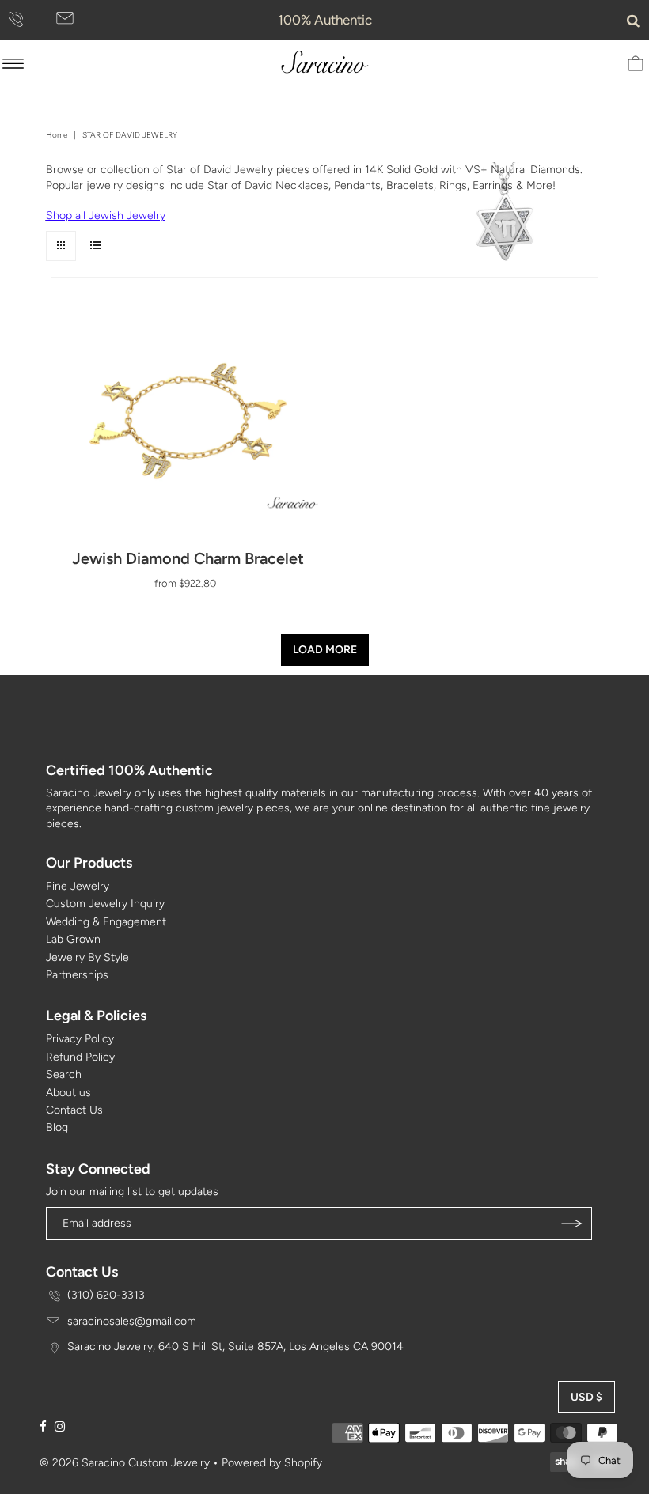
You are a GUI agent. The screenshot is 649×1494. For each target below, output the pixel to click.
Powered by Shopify (272, 1462)
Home (56, 135)
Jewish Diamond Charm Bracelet (188, 558)
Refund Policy (80, 1057)
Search (64, 1074)
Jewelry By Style (87, 957)
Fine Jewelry (77, 886)
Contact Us (74, 1110)
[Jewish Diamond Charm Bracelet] (187, 428)
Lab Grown (73, 939)
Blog (57, 1127)
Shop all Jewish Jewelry (105, 215)
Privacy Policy (80, 1039)
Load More (325, 649)
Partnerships (77, 975)
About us (68, 1092)
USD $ (586, 1397)
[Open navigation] (13, 63)
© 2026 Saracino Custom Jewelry (125, 1462)
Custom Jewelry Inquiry (105, 903)
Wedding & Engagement (106, 922)
